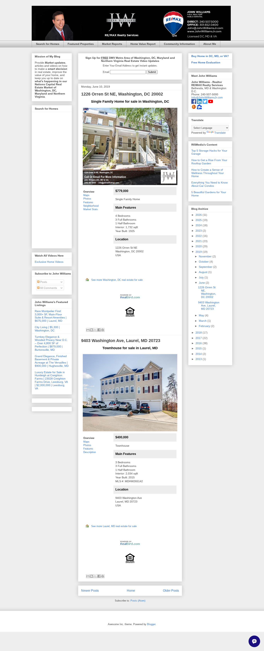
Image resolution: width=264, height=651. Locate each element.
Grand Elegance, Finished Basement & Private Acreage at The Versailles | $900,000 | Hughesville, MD (52, 361)
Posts (43, 281)
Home (131, 590)
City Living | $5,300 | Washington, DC (47, 329)
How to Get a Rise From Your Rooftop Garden (209, 162)
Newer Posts (90, 590)
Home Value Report (143, 43)
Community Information (179, 43)
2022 (199, 235)
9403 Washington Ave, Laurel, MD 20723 (120, 340)
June (202, 282)
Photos (87, 198)
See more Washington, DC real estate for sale (117, 279)
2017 (199, 338)
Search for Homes (47, 43)
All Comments (48, 287)
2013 (199, 359)
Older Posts (171, 590)
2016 (199, 343)
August (203, 272)
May (202, 315)
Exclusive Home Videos (49, 261)
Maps (86, 195)
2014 (199, 353)
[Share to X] (95, 330)
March (203, 320)
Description (89, 452)
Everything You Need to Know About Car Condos (209, 184)
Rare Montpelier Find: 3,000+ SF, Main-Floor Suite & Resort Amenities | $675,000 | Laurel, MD (50, 316)
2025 (199, 220)
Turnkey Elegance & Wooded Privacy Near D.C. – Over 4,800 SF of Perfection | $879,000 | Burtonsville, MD (51, 343)
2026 (199, 214)
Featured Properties (81, 43)
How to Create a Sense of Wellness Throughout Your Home (207, 173)
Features (88, 202)
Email (106, 72)
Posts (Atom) (137, 600)
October (204, 261)
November (205, 256)
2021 (199, 241)
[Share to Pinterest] (103, 330)
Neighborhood (91, 205)
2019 (199, 251)
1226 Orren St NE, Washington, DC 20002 (122, 94)
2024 (199, 225)
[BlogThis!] (92, 330)
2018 (199, 332)
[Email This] (88, 330)
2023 (199, 230)
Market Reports (112, 43)
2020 (199, 246)
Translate (220, 132)
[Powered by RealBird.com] (130, 299)
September (206, 266)
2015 (199, 348)
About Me (209, 43)
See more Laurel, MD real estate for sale (114, 526)
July (201, 277)
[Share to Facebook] (99, 330)
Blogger (151, 624)
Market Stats (90, 209)
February (205, 326)
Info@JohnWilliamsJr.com (207, 97)
